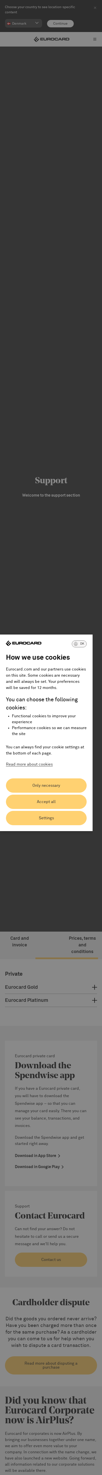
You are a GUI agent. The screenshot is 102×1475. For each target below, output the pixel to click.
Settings (46, 818)
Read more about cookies (29, 764)
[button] (79, 643)
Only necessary (46, 786)
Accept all (46, 802)
